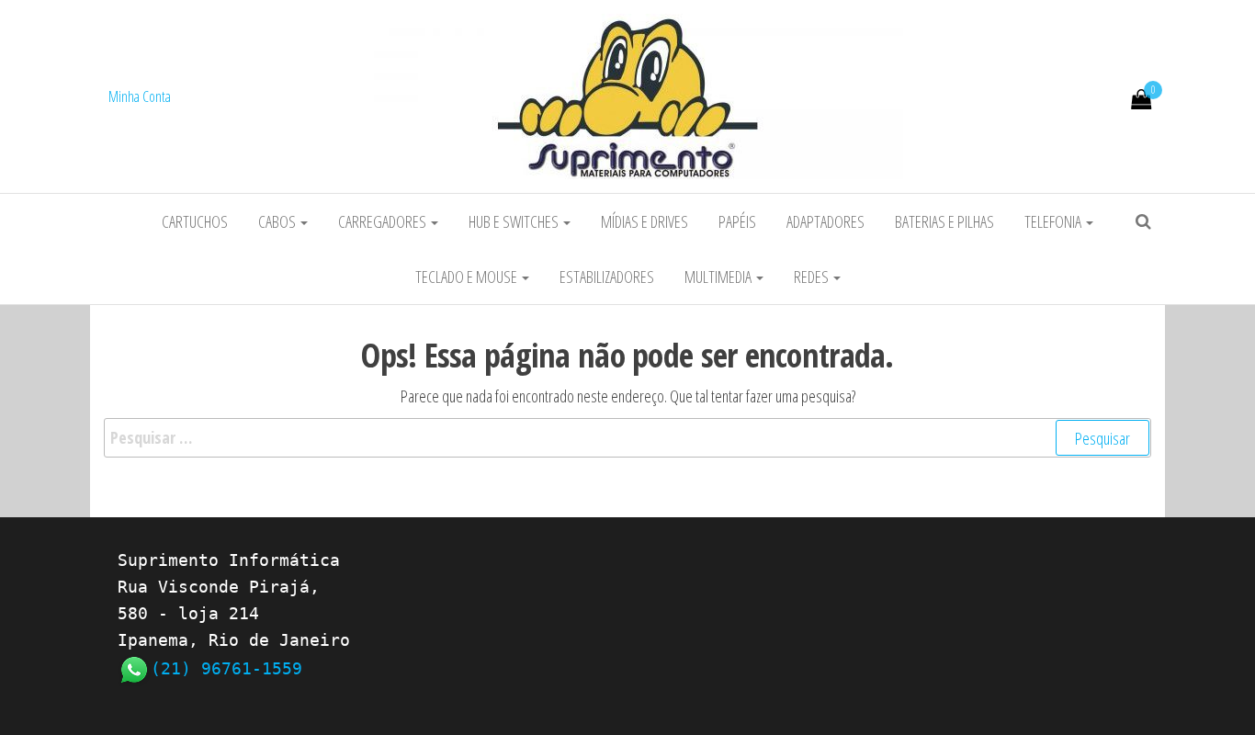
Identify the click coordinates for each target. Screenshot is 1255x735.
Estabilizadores (607, 277)
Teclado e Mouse (467, 277)
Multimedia (719, 277)
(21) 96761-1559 (226, 668)
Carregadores (383, 221)
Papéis (737, 221)
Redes (812, 277)
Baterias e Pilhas (944, 221)
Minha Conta (139, 96)
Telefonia (1054, 221)
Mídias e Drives (644, 221)
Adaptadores (825, 221)
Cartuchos (195, 221)
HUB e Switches (515, 221)
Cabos (278, 221)
